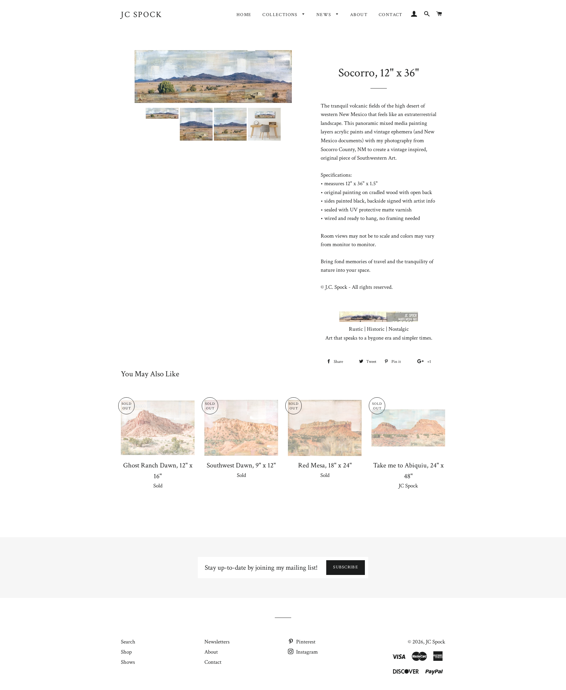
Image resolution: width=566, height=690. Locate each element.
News (324, 15)
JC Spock (141, 14)
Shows (128, 662)
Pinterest (305, 641)
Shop (126, 652)
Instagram (306, 652)
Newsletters (217, 641)
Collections (280, 15)
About (359, 15)
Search (128, 641)
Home (244, 15)
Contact (391, 15)
